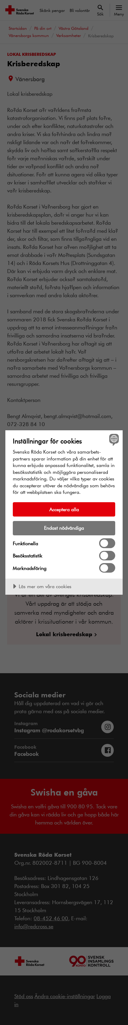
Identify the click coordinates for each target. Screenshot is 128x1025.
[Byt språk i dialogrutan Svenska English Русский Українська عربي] (113, 439)
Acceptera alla (64, 509)
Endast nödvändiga (64, 528)
